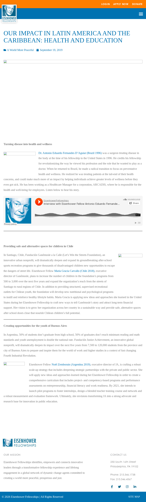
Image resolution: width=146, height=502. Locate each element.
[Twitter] (119, 486)
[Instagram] (127, 486)
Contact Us (118, 454)
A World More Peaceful (20, 49)
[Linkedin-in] (134, 486)
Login (105, 4)
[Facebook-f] (111, 486)
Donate (137, 4)
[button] (141, 14)
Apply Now (120, 4)
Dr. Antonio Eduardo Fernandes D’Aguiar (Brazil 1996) (70, 152)
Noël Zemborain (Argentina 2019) (71, 364)
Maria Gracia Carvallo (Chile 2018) (74, 270)
